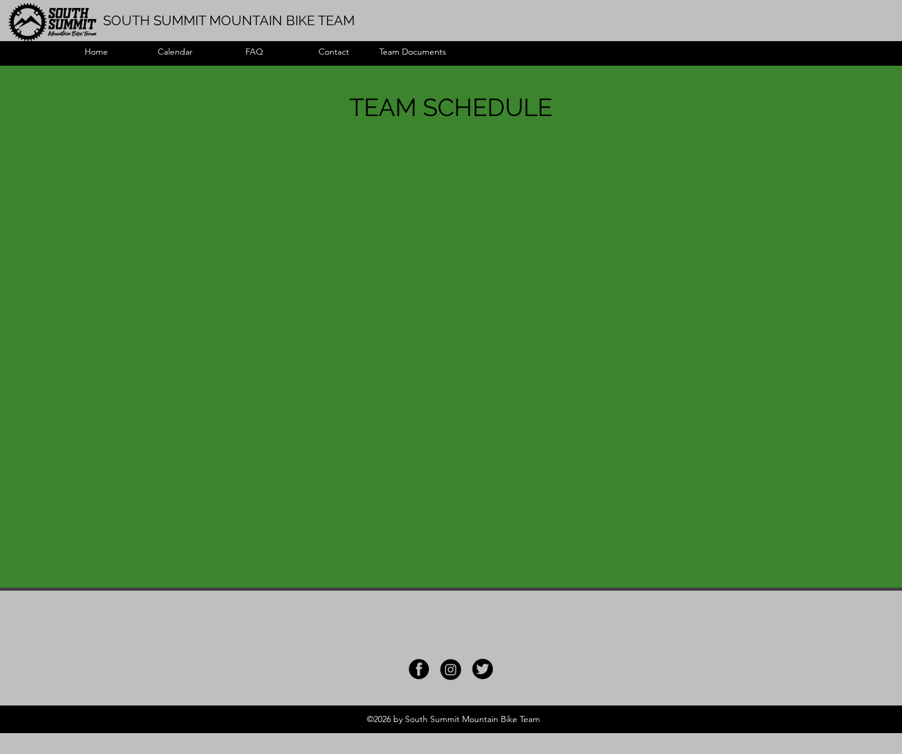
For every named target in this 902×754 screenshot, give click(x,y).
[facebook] (419, 669)
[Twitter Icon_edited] (483, 669)
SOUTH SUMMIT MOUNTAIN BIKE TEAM (229, 20)
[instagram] (451, 669)
